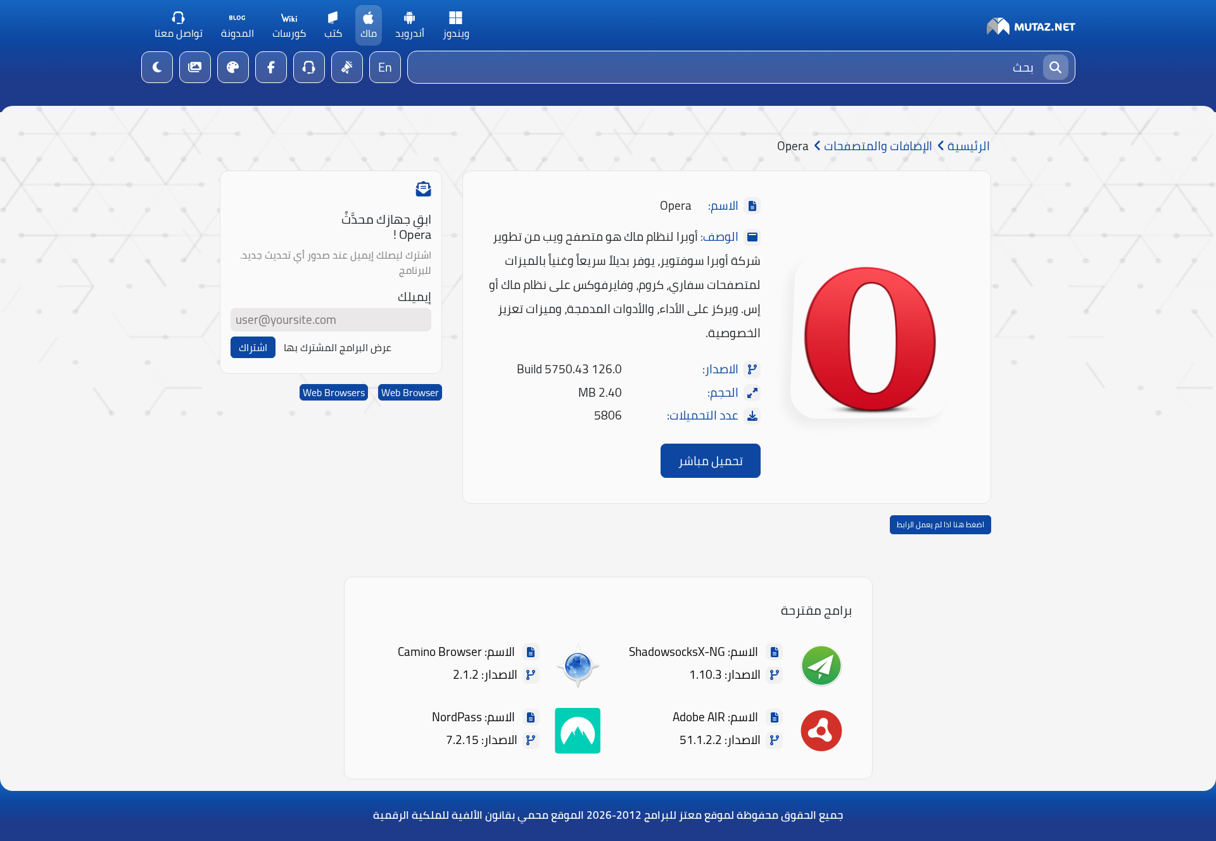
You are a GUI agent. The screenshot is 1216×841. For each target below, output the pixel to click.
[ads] (347, 67)
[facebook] (271, 67)
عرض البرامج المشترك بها (337, 347)
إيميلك (414, 297)
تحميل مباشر (710, 460)
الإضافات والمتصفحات (876, 146)
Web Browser (410, 392)
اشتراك (253, 347)
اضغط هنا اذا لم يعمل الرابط (940, 524)
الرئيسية (967, 146)
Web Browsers (334, 392)
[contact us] (309, 67)
